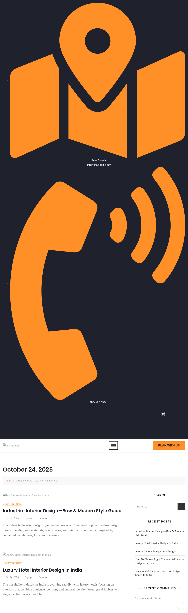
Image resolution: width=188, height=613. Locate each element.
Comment (43, 517)
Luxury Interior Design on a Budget (155, 551)
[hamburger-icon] (113, 445)
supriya (28, 518)
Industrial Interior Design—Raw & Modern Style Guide (62, 511)
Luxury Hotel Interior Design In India (42, 570)
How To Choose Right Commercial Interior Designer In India (159, 561)
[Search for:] (160, 506)
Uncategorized (12, 504)
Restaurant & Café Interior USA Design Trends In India (157, 573)
